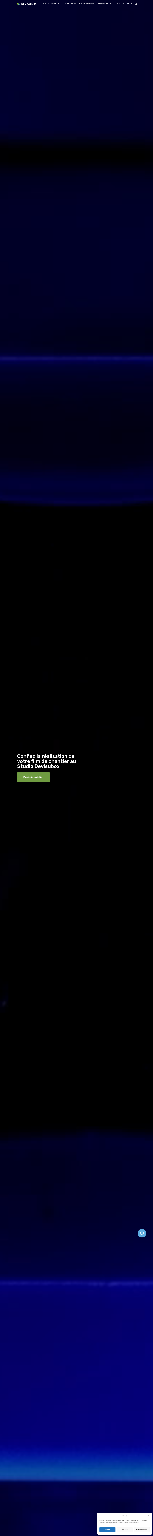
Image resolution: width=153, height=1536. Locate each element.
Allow (107, 1530)
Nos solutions (49, 4)
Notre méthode (86, 4)
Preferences (141, 1530)
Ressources (102, 4)
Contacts (119, 4)
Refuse (125, 1530)
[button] (148, 1516)
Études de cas (69, 4)
